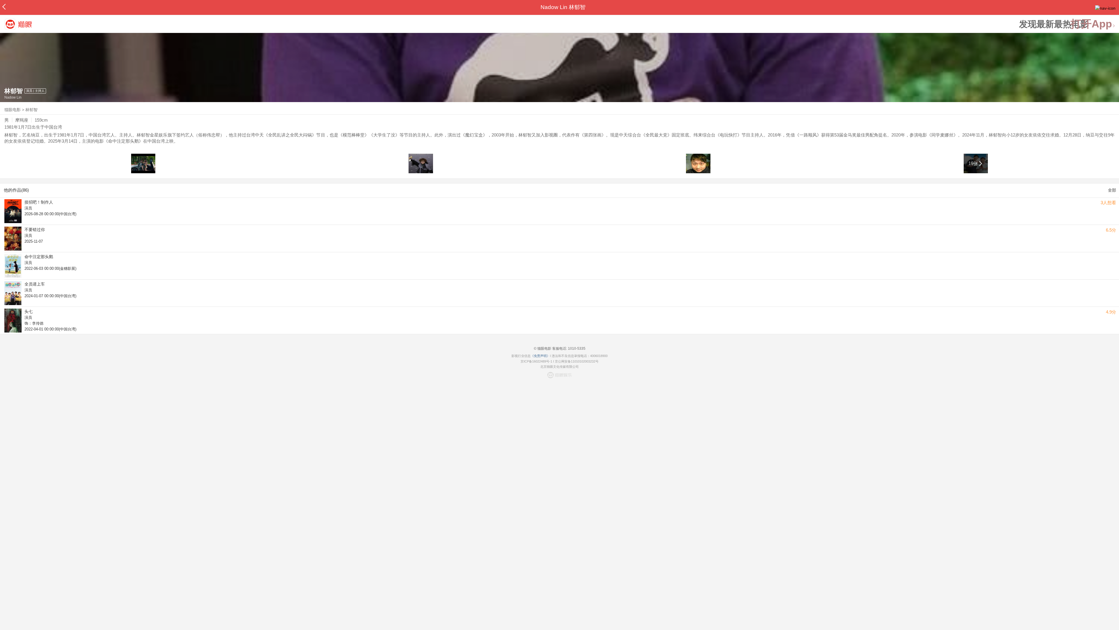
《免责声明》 (540, 356)
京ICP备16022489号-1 (536, 361)
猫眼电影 (12, 109)
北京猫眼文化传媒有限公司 (559, 366)
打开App (1091, 24)
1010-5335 (576, 348)
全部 (1112, 190)
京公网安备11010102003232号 (577, 361)
